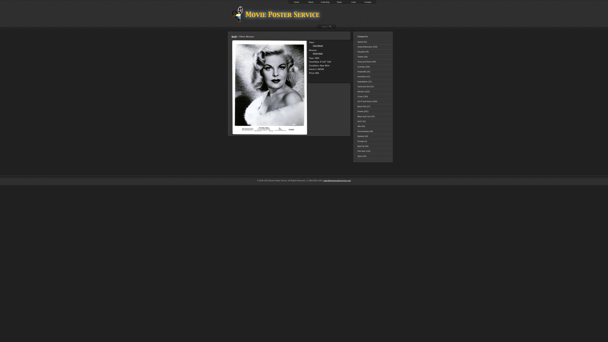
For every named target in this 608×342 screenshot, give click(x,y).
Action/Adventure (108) (367, 47)
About (310, 2)
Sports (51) (362, 42)
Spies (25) (362, 156)
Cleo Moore (318, 46)
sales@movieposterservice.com (337, 181)
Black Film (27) (364, 106)
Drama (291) (363, 111)
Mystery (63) (363, 136)
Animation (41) (364, 77)
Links (353, 2)
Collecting (325, 2)
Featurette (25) (364, 72)
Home (296, 2)
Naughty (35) (363, 52)
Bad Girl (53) (363, 146)
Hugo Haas (318, 53)
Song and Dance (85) (367, 62)
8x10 (234, 36)
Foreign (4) (362, 141)
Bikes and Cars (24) (366, 116)
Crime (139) (363, 96)
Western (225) (364, 92)
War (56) (361, 126)
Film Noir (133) (364, 151)
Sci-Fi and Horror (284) (367, 101)
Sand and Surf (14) (366, 87)
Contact (367, 2)
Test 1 (276, 14)
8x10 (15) (362, 121)
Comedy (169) (364, 67)
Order (339, 2)
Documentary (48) (365, 131)
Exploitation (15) (365, 82)
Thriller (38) (362, 57)
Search (327, 26)
